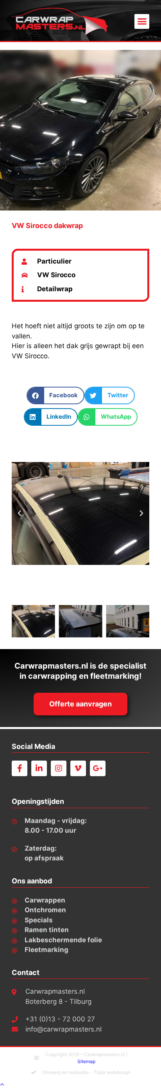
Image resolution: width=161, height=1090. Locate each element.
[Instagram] (58, 768)
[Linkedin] (39, 768)
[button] (141, 21)
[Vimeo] (78, 768)
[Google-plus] (98, 768)
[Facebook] (19, 768)
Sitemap (86, 1061)
